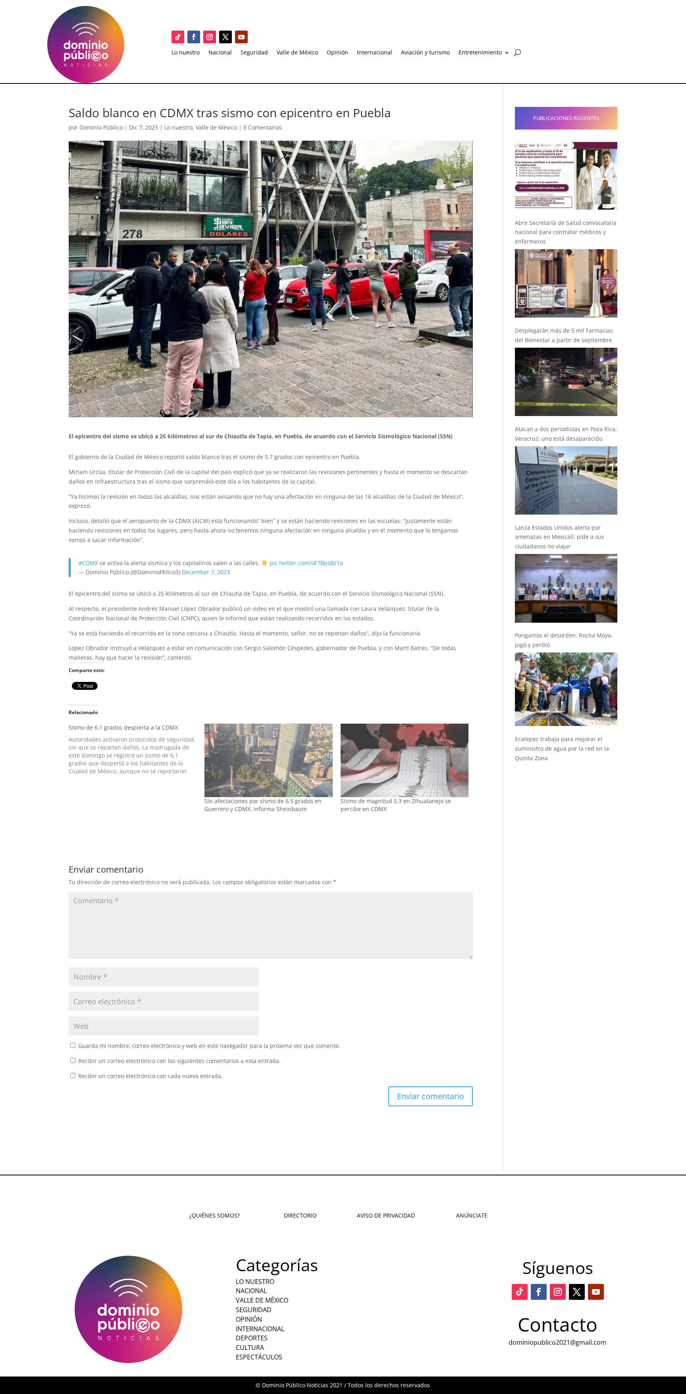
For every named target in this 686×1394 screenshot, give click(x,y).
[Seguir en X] (225, 37)
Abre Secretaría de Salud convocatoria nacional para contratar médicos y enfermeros (566, 232)
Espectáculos (259, 1357)
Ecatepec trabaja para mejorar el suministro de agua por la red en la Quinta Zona (562, 748)
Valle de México (297, 53)
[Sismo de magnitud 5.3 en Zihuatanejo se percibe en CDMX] (404, 760)
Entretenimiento (480, 53)
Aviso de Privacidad (386, 1215)
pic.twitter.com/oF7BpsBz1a (306, 563)
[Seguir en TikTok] (178, 37)
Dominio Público (101, 127)
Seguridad (254, 53)
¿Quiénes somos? (214, 1215)
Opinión (337, 53)
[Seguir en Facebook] (193, 37)
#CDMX (88, 563)
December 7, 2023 (206, 572)
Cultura (250, 1347)
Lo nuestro (186, 53)
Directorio (300, 1215)
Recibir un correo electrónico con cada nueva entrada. (150, 1076)
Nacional (220, 53)
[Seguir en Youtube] (241, 37)
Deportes (252, 1338)
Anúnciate (472, 1215)
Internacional (374, 53)
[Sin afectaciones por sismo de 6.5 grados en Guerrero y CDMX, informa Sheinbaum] (268, 760)
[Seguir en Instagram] (209, 37)
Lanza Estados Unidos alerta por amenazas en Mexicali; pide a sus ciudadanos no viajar (559, 537)
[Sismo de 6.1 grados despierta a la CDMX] (136, 749)
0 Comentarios (262, 127)
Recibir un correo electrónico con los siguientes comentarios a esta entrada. (179, 1061)
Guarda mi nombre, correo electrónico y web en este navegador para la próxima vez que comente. (209, 1045)
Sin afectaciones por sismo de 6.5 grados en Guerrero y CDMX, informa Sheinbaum (263, 805)
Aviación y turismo (425, 53)
